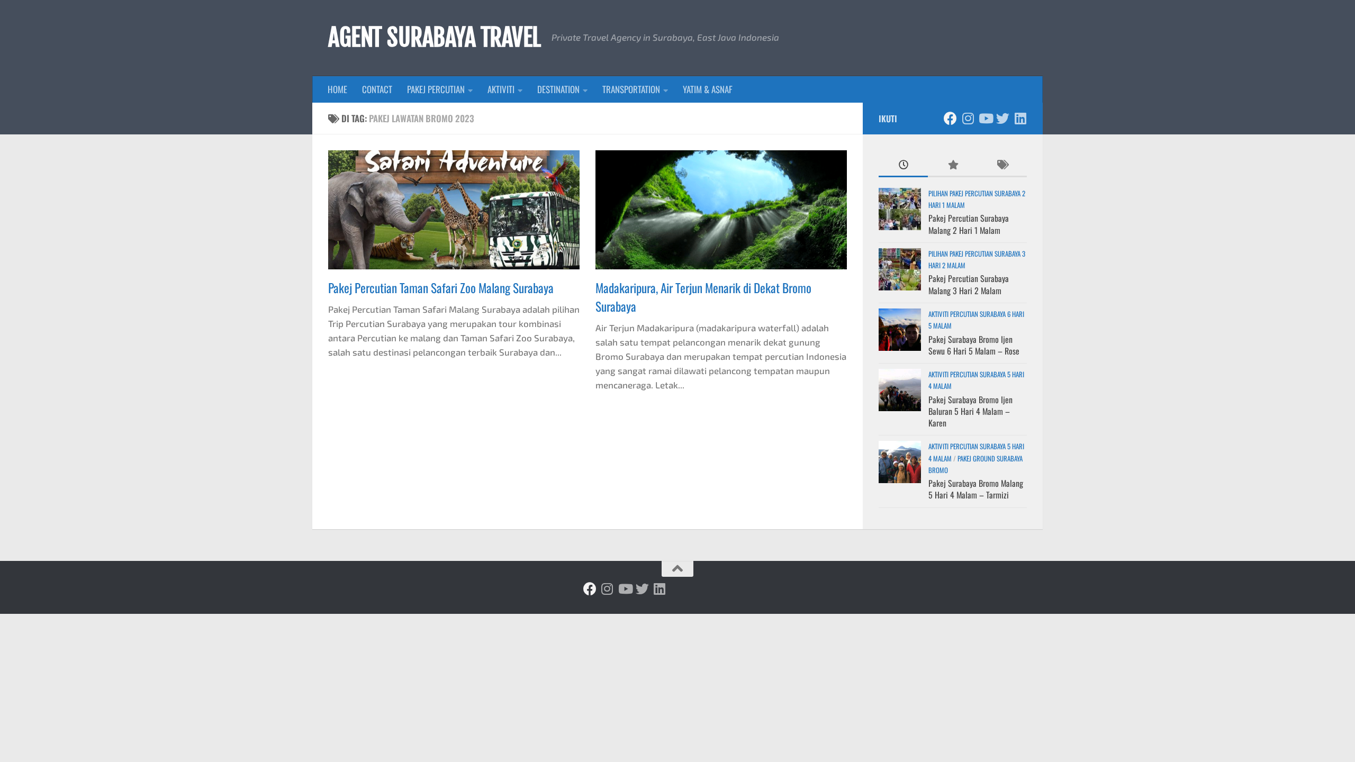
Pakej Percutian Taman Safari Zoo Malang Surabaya (441, 287)
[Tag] (1002, 165)
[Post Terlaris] (952, 165)
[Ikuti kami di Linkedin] (1020, 118)
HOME (337, 89)
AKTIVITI (500, 89)
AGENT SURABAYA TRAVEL (434, 37)
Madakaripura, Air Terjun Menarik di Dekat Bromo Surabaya (703, 296)
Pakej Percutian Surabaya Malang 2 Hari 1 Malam (968, 224)
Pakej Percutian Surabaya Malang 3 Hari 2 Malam (968, 284)
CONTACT (377, 89)
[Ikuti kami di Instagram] (967, 118)
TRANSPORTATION (631, 89)
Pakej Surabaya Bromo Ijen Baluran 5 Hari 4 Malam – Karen (970, 411)
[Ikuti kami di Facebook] (950, 118)
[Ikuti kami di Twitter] (1002, 118)
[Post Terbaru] (903, 165)
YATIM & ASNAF (708, 89)
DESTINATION (558, 89)
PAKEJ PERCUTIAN (436, 89)
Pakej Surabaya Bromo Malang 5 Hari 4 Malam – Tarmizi (975, 489)
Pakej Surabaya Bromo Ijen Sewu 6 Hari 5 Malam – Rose (973, 345)
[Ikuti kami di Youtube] (985, 118)
